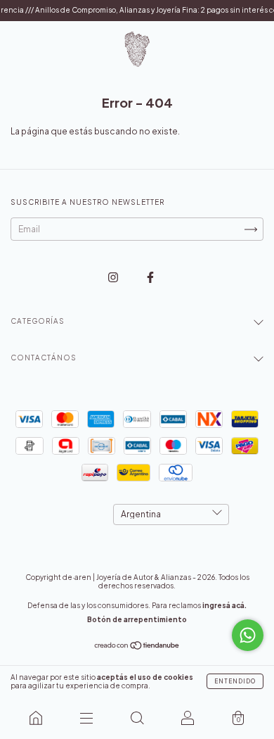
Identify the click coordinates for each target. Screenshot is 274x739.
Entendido (235, 681)
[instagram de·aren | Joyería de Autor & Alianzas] (113, 277)
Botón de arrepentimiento (137, 619)
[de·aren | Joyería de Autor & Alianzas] (36, 717)
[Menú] (86, 717)
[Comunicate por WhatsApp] (247, 635)
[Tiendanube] (137, 647)
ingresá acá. (224, 605)
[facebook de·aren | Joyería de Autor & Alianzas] (150, 277)
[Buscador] (137, 717)
